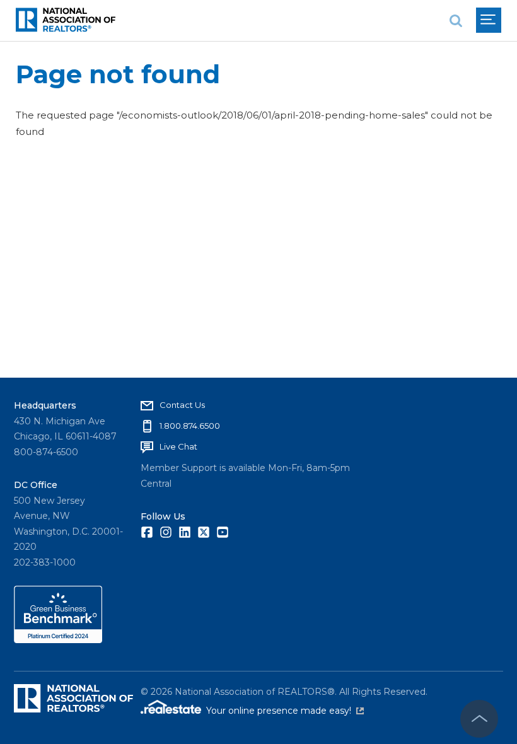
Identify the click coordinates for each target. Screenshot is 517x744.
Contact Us (182, 405)
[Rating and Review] (58, 640)
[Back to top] (479, 719)
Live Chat (178, 446)
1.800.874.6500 (190, 426)
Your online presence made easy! (285, 710)
